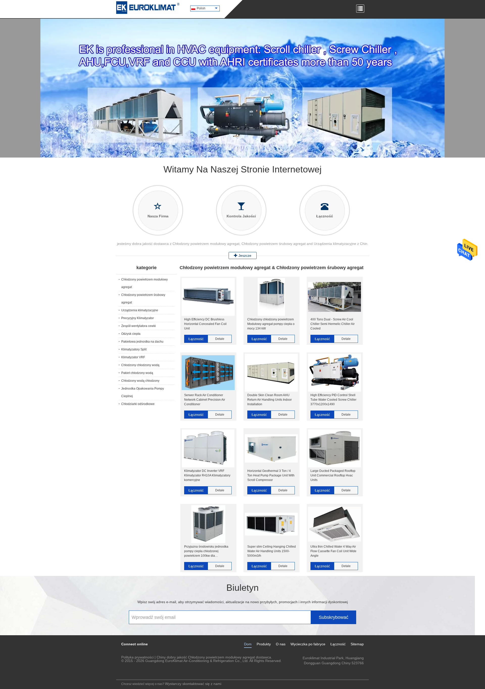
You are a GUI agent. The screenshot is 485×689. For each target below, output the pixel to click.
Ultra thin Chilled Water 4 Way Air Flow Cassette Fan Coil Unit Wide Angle (333, 551)
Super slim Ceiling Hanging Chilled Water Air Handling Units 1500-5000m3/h (271, 551)
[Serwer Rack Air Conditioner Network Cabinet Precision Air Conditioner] (208, 373)
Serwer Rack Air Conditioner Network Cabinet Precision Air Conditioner (204, 399)
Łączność (196, 339)
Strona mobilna (132, 673)
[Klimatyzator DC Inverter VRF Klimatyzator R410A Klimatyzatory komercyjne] (208, 448)
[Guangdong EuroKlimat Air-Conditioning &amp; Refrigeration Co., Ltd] (147, 7)
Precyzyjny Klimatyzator (137, 318)
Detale (219, 339)
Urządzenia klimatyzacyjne (139, 310)
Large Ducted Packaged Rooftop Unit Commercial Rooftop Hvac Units (332, 475)
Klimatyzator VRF (133, 357)
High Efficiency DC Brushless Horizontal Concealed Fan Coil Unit (205, 324)
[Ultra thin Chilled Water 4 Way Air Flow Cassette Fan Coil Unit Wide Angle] (334, 524)
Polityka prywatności (137, 657)
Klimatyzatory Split (134, 349)
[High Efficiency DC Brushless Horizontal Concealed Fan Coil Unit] (208, 297)
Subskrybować (333, 617)
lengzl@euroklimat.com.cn (343, 668)
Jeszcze (244, 255)
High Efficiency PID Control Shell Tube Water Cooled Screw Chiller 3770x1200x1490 (333, 399)
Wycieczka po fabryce (307, 644)
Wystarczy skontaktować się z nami (193, 684)
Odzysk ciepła (130, 334)
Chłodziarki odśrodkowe (138, 404)
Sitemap (357, 644)
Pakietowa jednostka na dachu (142, 341)
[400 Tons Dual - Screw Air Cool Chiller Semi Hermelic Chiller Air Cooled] (334, 297)
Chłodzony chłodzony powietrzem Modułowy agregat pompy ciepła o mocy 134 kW (271, 324)
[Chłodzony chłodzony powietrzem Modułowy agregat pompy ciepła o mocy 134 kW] (271, 297)
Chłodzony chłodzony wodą (140, 365)
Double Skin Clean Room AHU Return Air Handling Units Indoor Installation (269, 399)
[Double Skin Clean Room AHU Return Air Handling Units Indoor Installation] (271, 373)
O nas (280, 644)
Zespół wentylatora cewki (138, 326)
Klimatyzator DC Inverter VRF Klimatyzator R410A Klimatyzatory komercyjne (207, 475)
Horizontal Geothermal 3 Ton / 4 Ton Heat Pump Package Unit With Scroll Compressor (271, 475)
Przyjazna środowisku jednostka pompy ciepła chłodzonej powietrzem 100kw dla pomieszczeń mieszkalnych (206, 551)
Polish (201, 8)
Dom (248, 644)
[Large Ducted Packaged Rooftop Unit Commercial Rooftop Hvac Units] (334, 448)
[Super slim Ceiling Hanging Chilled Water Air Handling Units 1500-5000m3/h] (271, 524)
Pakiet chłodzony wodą (137, 373)
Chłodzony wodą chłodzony (140, 380)
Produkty (264, 644)
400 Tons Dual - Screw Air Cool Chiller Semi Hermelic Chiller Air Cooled (332, 324)
